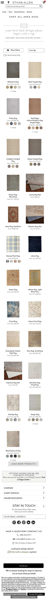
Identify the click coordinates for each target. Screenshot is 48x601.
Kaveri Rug (13, 290)
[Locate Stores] (8, 2)
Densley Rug (13, 414)
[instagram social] (14, 522)
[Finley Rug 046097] (13, 106)
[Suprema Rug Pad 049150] (13, 371)
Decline (24, 597)
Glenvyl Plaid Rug (13, 256)
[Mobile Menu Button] (2, 2)
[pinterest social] (24, 522)
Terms (23, 589)
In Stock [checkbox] (8, 55)
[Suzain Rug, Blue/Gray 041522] (13, 183)
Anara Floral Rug (34, 321)
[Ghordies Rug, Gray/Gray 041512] (35, 371)
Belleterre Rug (13, 82)
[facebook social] (19, 522)
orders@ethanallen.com (25, 539)
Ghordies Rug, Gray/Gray (34, 384)
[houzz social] (28, 522)
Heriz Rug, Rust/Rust (13, 226)
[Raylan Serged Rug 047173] (35, 147)
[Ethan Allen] (24, 2)
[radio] (7, 87)
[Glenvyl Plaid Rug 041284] (13, 244)
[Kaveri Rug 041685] (13, 278)
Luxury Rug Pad (35, 195)
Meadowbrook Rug (13, 451)
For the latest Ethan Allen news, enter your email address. (24, 510)
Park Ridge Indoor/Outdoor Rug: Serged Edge (35, 120)
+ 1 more (13, 128)
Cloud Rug (13, 321)
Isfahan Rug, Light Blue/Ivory (35, 291)
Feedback (23, 566)
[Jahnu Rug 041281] (35, 244)
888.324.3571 (25, 535)
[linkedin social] (33, 522)
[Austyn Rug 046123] (35, 402)
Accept (36, 594)
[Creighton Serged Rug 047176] (13, 147)
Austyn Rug (35, 414)
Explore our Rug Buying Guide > (24, 38)
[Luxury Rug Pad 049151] (35, 183)
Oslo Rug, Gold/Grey (35, 351)
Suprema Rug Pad (13, 383)
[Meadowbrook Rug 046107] (13, 439)
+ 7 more (13, 91)
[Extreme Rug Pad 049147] (35, 214)
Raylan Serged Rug (35, 159)
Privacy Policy (11, 589)
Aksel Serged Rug (35, 82)
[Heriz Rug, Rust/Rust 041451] (13, 214)
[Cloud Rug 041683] (13, 309)
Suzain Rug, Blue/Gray (13, 196)
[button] (44, 2)
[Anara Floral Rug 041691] (35, 309)
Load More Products (23, 464)
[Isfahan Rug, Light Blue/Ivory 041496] (35, 278)
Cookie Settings (14, 594)
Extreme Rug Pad (34, 226)
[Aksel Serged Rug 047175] (35, 70)
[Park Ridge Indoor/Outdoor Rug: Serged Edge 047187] (35, 106)
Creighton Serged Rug (13, 160)
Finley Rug (13, 118)
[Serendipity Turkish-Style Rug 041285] (13, 339)
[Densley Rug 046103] (13, 402)
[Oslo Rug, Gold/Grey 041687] (35, 339)
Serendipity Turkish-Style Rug (13, 352)
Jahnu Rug (35, 256)
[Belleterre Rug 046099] (13, 70)
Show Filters (15, 50)
